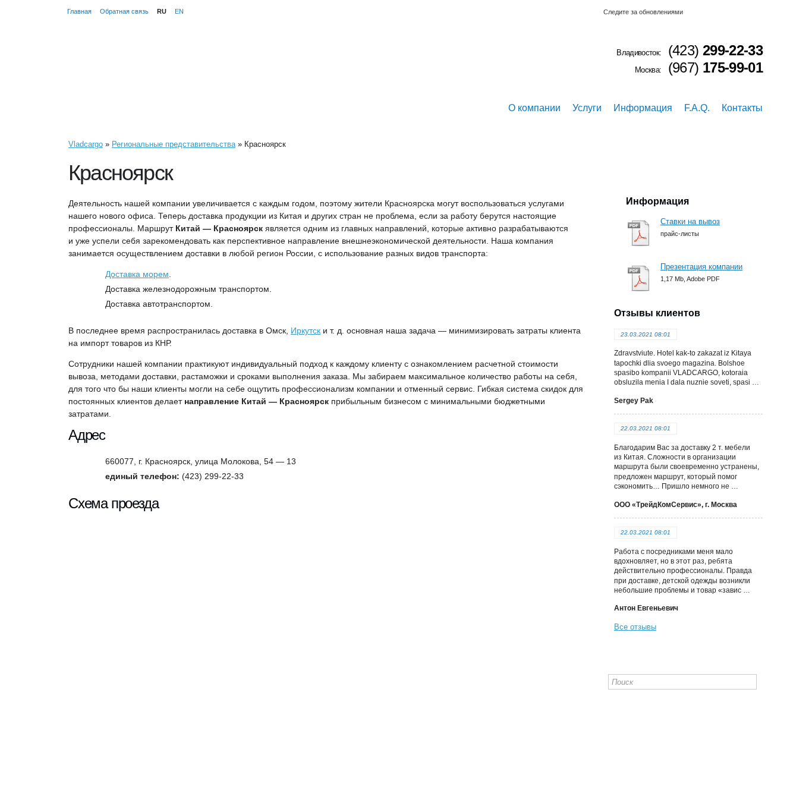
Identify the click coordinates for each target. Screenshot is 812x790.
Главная (79, 11)
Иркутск (305, 330)
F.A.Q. (697, 108)
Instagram (692, 12)
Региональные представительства (173, 144)
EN (179, 11)
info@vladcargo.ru (128, 720)
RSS (764, 12)
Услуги (587, 108)
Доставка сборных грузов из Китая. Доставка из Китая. (157, 77)
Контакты (742, 108)
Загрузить (640, 234)
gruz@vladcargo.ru (130, 736)
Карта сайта (630, 705)
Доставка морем (137, 274)
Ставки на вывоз (690, 221)
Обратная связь (124, 11)
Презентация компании (701, 266)
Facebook (735, 12)
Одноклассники (707, 12)
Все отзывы (635, 626)
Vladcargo (85, 144)
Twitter (749, 12)
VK (721, 12)
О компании (534, 108)
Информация (642, 108)
